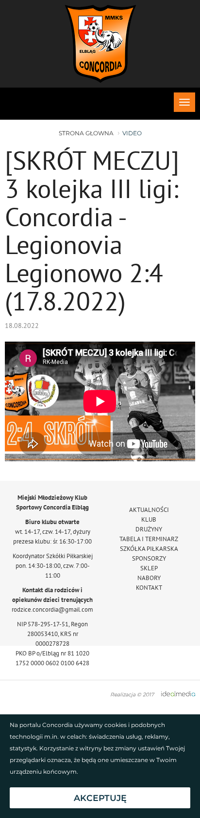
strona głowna (86, 133)
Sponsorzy (149, 558)
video (132, 133)
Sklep (149, 568)
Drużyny (148, 529)
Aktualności (149, 510)
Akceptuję (100, 798)
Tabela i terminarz (148, 539)
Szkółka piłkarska (149, 549)
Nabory (149, 578)
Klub (148, 519)
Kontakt (149, 587)
